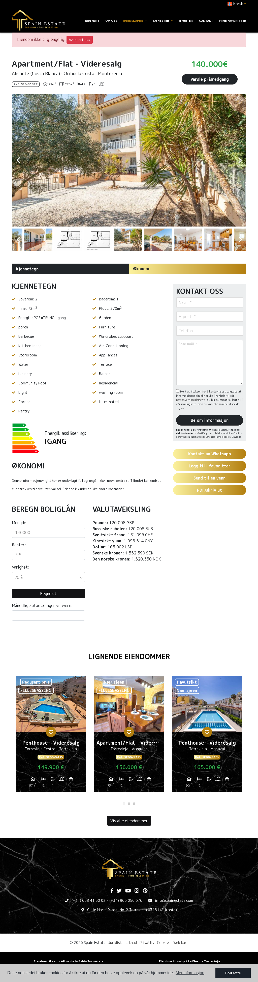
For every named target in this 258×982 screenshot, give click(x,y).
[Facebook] (112, 891)
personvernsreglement (191, 400)
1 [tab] (124, 803)
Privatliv (147, 942)
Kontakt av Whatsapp (209, 454)
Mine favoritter (232, 20)
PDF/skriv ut (209, 490)
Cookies (164, 942)
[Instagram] (137, 891)
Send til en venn (209, 478)
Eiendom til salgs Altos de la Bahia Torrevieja (68, 961)
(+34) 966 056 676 (125, 900)
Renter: (19, 545)
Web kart (180, 942)
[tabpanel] (51, 736)
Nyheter (186, 20)
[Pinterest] (145, 891)
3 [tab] (134, 803)
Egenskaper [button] (133, 20)
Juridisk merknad (122, 942)
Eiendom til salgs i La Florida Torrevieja (189, 961)
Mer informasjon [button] (190, 973)
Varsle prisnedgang (209, 79)
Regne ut (48, 593)
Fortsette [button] (233, 973)
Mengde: (19, 522)
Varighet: (20, 567)
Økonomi (142, 268)
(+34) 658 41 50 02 (89, 900)
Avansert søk (79, 39)
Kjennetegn (27, 269)
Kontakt (206, 20)
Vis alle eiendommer (129, 821)
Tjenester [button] (161, 20)
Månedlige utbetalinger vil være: (42, 605)
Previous (18, 160)
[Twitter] (119, 891)
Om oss (111, 20)
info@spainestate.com (174, 900)
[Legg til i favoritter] (51, 732)
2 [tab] (129, 803)
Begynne (92, 20)
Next (240, 160)
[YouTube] (128, 891)
